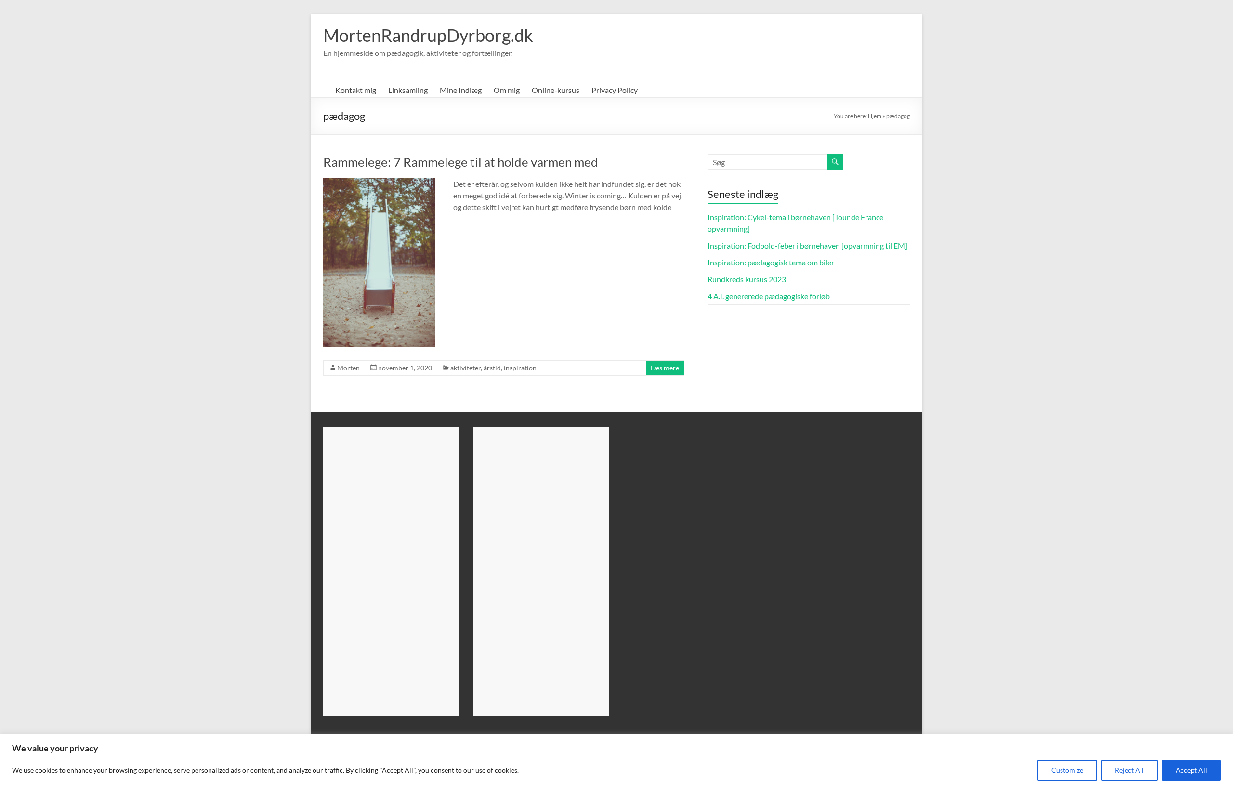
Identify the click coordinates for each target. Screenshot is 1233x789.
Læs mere (665, 368)
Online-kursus (555, 89)
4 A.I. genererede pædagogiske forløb (769, 296)
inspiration (520, 368)
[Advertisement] (391, 571)
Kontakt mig (355, 89)
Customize (1067, 770)
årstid (492, 368)
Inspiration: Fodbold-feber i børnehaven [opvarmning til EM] (807, 245)
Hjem (874, 115)
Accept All (1191, 770)
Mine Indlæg (461, 89)
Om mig (507, 89)
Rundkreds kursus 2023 (747, 279)
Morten (348, 368)
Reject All (1129, 770)
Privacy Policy (614, 89)
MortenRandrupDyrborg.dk (428, 35)
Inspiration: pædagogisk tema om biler (771, 262)
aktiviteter (465, 368)
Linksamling (408, 89)
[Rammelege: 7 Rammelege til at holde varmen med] (379, 182)
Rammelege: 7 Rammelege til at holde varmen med (460, 162)
